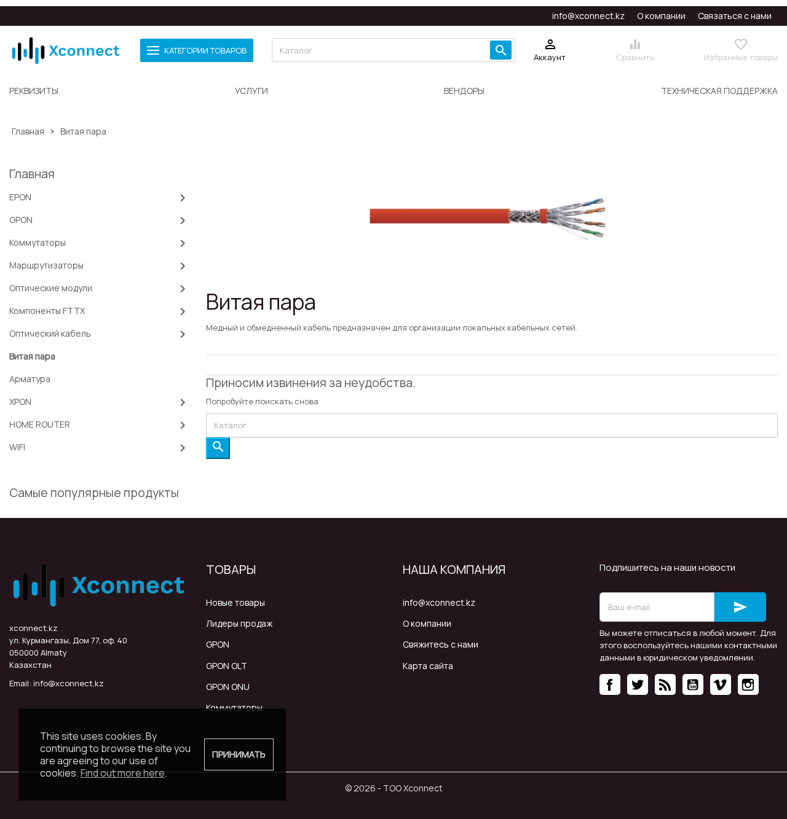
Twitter (637, 684)
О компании (661, 16)
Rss (665, 684)
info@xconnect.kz (588, 16)
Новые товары (235, 602)
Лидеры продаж (239, 623)
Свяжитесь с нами (440, 644)
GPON (217, 644)
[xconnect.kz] (65, 50)
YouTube (692, 684)
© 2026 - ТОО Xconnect (394, 788)
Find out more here (123, 773)
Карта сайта (428, 666)
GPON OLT (226, 666)
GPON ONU (228, 686)
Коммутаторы (234, 707)
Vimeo (720, 684)
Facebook (609, 684)
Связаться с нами (735, 16)
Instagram (748, 684)
